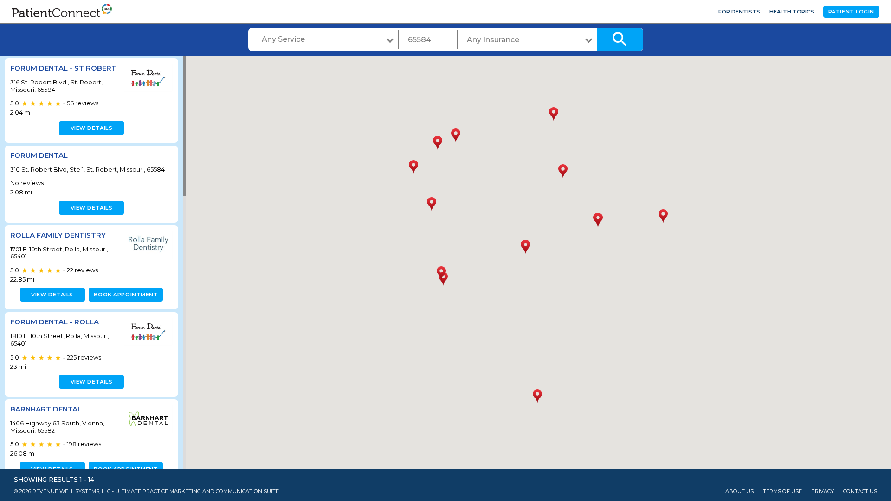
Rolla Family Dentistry (58, 235)
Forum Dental (39, 155)
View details (92, 128)
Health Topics (791, 11)
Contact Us (860, 491)
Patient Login (851, 11)
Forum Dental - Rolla (54, 321)
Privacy (822, 491)
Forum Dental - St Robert (63, 68)
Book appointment (126, 294)
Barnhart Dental (46, 409)
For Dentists (739, 11)
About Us (739, 491)
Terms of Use (782, 491)
